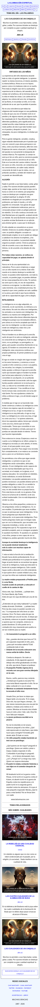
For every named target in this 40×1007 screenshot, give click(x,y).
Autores (26, 6)
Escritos (34, 6)
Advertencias (17, 995)
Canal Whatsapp (26, 985)
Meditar (16, 9)
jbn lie (20, 902)
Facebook (19, 988)
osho (20, 850)
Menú (23, 9)
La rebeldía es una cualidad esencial (20, 845)
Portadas (8, 39)
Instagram (16, 991)
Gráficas (30, 9)
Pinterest (27, 988)
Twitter (11, 988)
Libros (25, 995)
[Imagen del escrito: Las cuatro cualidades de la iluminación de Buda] (20, 892)
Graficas (17, 39)
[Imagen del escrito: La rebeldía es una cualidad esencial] (20, 840)
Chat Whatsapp (13, 985)
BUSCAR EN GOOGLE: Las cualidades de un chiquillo (20, 972)
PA (3, 6)
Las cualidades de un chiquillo (20, 949)
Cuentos (12, 6)
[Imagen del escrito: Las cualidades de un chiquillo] (20, 944)
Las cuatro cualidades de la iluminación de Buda (20, 897)
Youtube (24, 991)
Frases (19, 6)
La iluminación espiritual (20, 3)
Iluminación (8, 9)
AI (6, 6)
